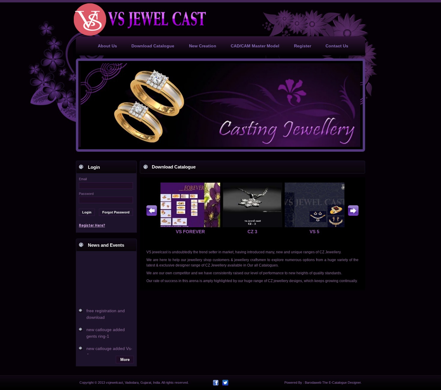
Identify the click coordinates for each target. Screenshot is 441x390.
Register (302, 45)
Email (83, 179)
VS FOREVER (190, 231)
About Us (107, 45)
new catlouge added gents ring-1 (105, 329)
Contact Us (337, 45)
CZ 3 (252, 231)
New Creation (202, 45)
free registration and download (105, 311)
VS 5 (314, 231)
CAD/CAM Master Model (255, 45)
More (125, 359)
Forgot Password (116, 212)
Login (87, 212)
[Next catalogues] (353, 210)
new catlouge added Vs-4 (109, 348)
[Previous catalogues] (151, 210)
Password (86, 193)
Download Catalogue (152, 45)
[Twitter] (225, 383)
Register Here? (92, 225)
